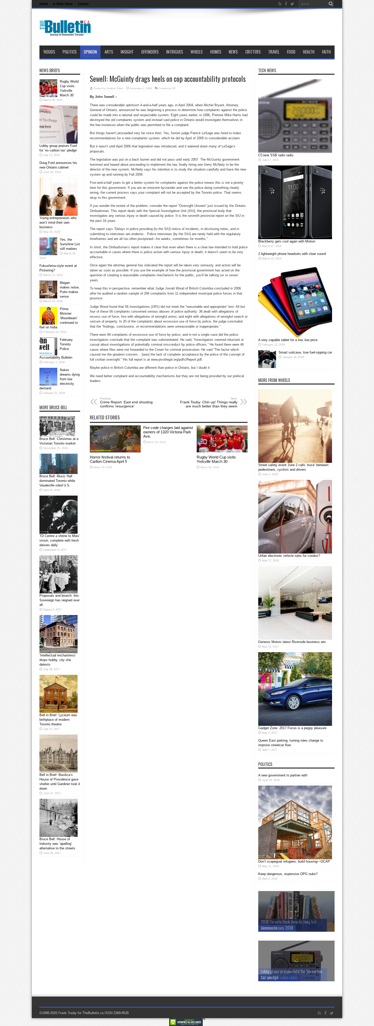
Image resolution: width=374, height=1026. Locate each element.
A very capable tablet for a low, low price (288, 340)
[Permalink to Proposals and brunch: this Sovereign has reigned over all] (58, 592)
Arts (109, 52)
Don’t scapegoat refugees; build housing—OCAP (294, 861)
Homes (215, 52)
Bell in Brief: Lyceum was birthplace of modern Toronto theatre (58, 719)
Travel (273, 52)
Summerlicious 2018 (277, 928)
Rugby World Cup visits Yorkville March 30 (216, 459)
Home (43, 4)
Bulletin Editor (115, 88)
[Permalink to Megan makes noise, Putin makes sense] (48, 297)
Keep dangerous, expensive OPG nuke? (288, 874)
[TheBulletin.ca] (66, 33)
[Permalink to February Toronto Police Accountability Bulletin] (48, 354)
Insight (127, 52)
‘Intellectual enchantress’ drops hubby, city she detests (57, 659)
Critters (253, 52)
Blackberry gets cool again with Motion (286, 241)
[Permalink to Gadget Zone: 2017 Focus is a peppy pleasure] (295, 725)
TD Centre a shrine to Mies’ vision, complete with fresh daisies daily (59, 540)
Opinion (90, 52)
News (233, 52)
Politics (70, 52)
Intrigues (174, 52)
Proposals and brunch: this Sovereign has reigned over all (59, 600)
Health (308, 52)
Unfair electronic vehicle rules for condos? (289, 556)
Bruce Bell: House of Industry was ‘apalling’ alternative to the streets (57, 843)
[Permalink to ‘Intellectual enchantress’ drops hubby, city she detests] (58, 652)
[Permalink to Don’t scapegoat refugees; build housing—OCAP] (295, 858)
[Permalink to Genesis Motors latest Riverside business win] (295, 638)
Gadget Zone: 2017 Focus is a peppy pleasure (292, 728)
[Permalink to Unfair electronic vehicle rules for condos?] (295, 552)
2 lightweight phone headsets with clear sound (292, 254)
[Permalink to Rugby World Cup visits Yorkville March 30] (222, 451)
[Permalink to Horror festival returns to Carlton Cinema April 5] (115, 451)
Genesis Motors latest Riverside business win (292, 642)
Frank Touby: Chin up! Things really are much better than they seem (208, 402)
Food (291, 52)
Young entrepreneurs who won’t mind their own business (58, 222)
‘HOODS (49, 52)
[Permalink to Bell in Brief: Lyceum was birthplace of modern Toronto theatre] (58, 712)
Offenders (150, 52)
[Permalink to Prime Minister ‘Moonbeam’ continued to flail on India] (48, 323)
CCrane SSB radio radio (275, 155)
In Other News (63, 4)
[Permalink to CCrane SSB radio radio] (295, 152)
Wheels (197, 52)
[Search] (331, 4)
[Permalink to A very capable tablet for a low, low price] (295, 337)
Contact (83, 4)
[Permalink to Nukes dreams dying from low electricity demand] (48, 384)
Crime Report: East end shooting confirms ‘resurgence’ (126, 402)
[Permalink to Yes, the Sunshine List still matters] (48, 254)
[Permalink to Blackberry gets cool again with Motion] (295, 238)
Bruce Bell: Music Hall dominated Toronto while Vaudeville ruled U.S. (57, 480)
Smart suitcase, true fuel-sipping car (305, 352)
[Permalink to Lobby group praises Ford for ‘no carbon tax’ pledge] (58, 142)
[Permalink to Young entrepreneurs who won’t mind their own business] (58, 215)
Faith (326, 52)
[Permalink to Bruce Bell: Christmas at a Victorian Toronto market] (57, 435)
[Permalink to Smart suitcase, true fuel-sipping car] (267, 367)
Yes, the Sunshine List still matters (70, 244)
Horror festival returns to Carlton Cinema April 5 (110, 459)
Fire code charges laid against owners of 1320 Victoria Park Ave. (168, 431)
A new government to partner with (282, 775)
